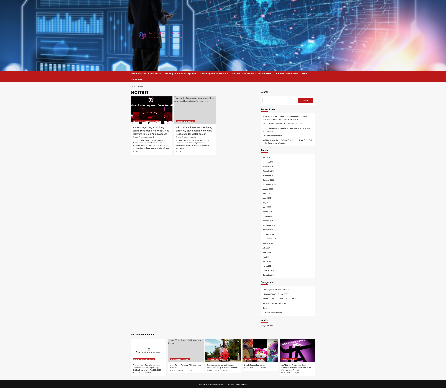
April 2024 (266, 261)
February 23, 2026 (294, 372)
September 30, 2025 (146, 137)
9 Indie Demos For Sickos (272, 136)
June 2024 (266, 252)
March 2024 (267, 266)
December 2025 (268, 171)
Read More (136, 152)
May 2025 (266, 202)
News (304, 73)
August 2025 (267, 189)
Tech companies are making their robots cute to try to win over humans (286, 129)
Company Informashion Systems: (180, 73)
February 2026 (268, 162)
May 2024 (266, 257)
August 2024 (267, 243)
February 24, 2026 (257, 368)
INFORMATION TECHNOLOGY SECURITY (252, 73)
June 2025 (266, 198)
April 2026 (266, 157)
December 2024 (268, 225)
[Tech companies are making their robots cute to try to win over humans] (223, 350)
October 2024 (268, 234)
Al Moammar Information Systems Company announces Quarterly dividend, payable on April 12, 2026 (284, 117)
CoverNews (230, 384)
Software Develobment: (287, 73)
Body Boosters (267, 325)
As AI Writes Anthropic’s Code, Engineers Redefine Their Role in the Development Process (287, 141)
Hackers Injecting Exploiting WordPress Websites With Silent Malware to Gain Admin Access (151, 130)
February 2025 (268, 216)
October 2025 (268, 180)
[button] (313, 73)
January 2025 (267, 221)
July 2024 (266, 248)
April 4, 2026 (144, 372)
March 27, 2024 (188, 137)
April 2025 (266, 207)
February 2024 (268, 270)
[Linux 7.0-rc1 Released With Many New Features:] (186, 350)
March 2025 (267, 212)
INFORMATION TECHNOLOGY (146, 73)
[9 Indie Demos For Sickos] (260, 350)
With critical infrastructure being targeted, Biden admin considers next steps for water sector (194, 130)
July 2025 (266, 193)
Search (264, 92)
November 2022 (268, 275)
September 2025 (269, 184)
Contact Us (136, 79)
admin (136, 137)
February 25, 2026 (220, 370)
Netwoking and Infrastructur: (214, 73)
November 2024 (268, 230)
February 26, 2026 (183, 370)
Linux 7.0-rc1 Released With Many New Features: (282, 124)
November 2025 (268, 175)
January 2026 (267, 166)
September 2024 (269, 239)
